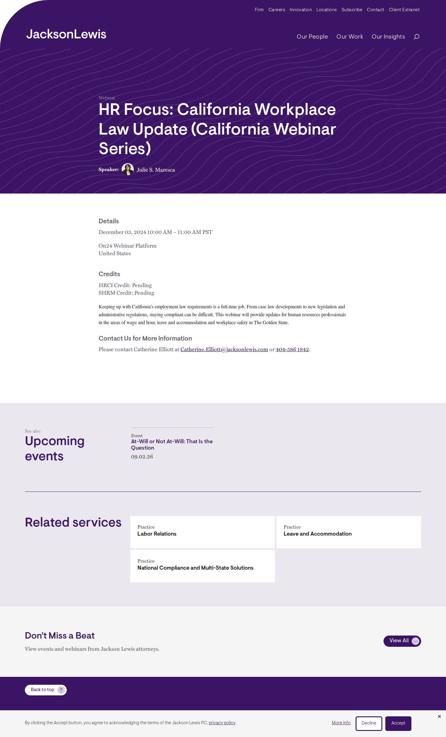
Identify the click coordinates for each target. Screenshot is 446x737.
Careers (277, 10)
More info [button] (341, 723)
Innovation (301, 10)
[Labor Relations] (202, 532)
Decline (369, 723)
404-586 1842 (292, 349)
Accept (398, 723)
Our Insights (388, 37)
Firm (259, 10)
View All (399, 641)
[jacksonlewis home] (66, 32)
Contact (375, 10)
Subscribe (352, 10)
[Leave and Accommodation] (348, 532)
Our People (312, 37)
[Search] (413, 37)
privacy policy (222, 723)
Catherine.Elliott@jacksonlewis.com (224, 349)
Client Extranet (404, 10)
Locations (326, 10)
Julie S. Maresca (156, 169)
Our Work (349, 37)
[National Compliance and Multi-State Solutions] (202, 566)
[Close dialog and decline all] (439, 717)
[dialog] (223, 723)
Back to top (42, 690)
